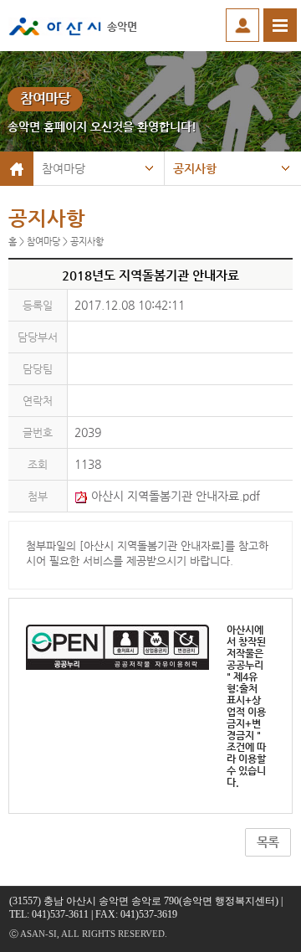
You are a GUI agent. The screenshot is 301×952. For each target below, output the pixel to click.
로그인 (242, 25)
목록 (267, 842)
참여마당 (63, 168)
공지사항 (195, 168)
